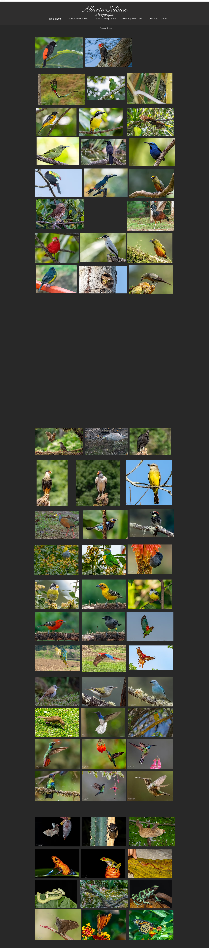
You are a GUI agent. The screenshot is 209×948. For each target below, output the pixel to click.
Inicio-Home (55, 18)
